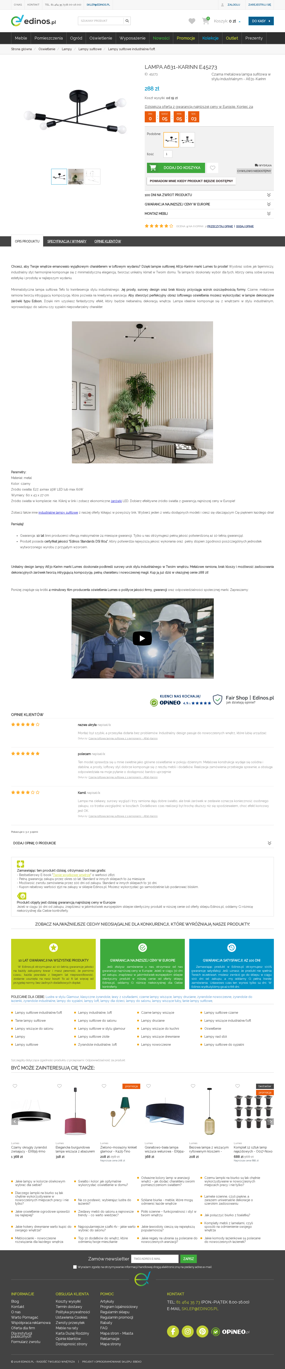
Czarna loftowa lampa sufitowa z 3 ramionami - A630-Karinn (123, 738)
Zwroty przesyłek (70, 1323)
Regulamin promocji (116, 1317)
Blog (15, 1301)
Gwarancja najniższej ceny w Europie (177, 204)
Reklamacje (109, 1339)
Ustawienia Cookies (72, 1317)
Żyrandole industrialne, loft (97, 1044)
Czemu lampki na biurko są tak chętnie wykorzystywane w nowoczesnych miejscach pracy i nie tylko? (232, 1181)
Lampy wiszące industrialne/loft (227, 1020)
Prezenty (254, 38)
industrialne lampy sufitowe (58, 512)
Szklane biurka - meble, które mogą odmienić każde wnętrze (167, 1201)
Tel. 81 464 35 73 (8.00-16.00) (63, 4)
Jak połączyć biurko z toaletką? (227, 1215)
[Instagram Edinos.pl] (188, 1333)
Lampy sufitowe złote (93, 1036)
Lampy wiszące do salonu (34, 1028)
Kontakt (33, 4)
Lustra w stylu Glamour (62, 997)
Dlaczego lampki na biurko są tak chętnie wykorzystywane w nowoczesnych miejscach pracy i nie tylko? (42, 1198)
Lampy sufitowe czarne (221, 1012)
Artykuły (107, 1301)
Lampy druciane (153, 1020)
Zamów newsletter (108, 1259)
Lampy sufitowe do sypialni (224, 1044)
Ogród (76, 38)
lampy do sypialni (70, 1001)
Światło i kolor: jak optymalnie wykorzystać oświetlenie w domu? (103, 1183)
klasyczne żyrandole (95, 997)
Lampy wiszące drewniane (160, 1036)
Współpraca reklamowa (31, 1323)
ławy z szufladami (125, 997)
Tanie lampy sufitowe (30, 1020)
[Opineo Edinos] (230, 1333)
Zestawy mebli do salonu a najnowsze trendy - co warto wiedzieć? (106, 1213)
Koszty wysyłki (68, 1301)
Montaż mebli (156, 213)
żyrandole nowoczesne (214, 997)
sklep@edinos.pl (98, 4)
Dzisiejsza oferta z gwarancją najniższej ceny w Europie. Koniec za (199, 107)
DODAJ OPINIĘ (245, 226)
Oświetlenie (101, 38)
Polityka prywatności (73, 1312)
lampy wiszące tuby (166, 1001)
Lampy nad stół (215, 1036)
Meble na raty (67, 1328)
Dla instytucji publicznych (21, 1335)
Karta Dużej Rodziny (72, 1333)
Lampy (20, 1036)
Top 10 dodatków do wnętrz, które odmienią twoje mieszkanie (103, 1240)
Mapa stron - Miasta (116, 1333)
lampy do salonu (138, 1001)
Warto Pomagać (24, 1317)
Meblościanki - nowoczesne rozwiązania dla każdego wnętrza (39, 1240)
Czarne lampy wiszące (157, 1012)
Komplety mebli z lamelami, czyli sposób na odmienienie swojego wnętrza (228, 1226)
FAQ (104, 1328)
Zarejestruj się (259, 4)
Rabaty (106, 1323)
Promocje (186, 38)
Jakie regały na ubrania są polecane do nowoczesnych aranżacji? (169, 1240)
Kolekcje (210, 38)
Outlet (232, 38)
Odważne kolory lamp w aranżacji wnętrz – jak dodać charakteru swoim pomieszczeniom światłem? (168, 1181)
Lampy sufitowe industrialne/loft (38, 1012)
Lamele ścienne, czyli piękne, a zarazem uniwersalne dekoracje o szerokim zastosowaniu (228, 1200)
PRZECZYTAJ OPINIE (220, 226)
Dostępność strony (71, 1344)
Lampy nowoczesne (156, 1044)
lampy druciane (184, 997)
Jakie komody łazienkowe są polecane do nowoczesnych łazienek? (232, 1240)
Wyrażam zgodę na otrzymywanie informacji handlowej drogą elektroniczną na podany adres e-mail (145, 1267)
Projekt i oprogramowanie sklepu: (111, 1361)
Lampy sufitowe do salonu (97, 1020)
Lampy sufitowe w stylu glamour (101, 1028)
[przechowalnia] (195, 21)
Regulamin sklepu (114, 1312)
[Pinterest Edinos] (202, 1333)
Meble (21, 38)
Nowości (161, 38)
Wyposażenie (133, 38)
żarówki (116, 501)
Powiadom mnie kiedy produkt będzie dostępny (191, 181)
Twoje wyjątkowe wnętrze (71, 875)
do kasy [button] (259, 21)
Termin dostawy (69, 1307)
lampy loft (91, 1001)
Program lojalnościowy (119, 1307)
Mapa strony (110, 1344)
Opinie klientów (68, 1339)
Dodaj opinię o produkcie (34, 843)
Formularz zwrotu (25, 1342)
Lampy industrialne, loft (95, 1012)
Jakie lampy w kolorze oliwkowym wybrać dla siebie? (40, 1183)
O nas (18, 4)
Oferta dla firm (23, 1328)
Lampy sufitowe (26, 1044)
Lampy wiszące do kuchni (160, 1028)
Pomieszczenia (49, 38)
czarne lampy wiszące (155, 997)
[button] (126, 21)
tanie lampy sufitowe (197, 1001)
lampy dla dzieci (112, 1001)
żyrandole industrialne (39, 1001)
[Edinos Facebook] (173, 1333)
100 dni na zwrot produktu (168, 195)
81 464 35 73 (188, 1302)
